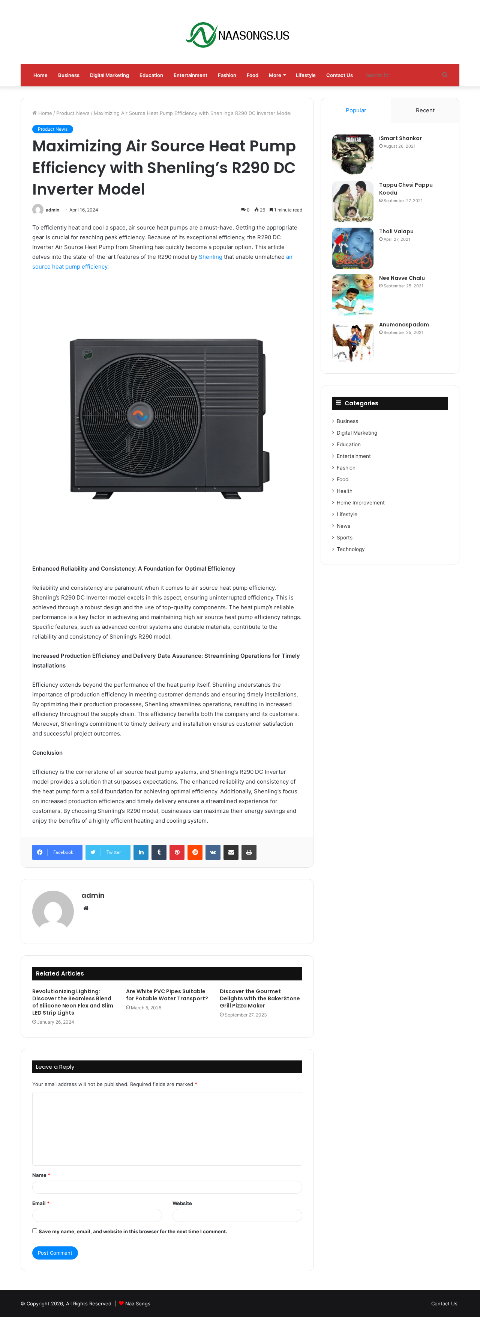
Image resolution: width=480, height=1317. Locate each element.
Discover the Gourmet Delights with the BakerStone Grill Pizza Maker (260, 998)
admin (52, 210)
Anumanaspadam (404, 324)
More (275, 75)
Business (69, 75)
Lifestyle (306, 75)
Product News (73, 113)
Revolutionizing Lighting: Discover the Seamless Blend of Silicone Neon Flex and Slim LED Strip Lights (72, 1002)
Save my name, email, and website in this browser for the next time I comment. (133, 1231)
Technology (351, 549)
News (343, 526)
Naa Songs (137, 1303)
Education (151, 75)
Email (41, 1203)
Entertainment (190, 75)
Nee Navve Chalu (402, 278)
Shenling (210, 256)
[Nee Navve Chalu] (353, 295)
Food (252, 75)
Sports (344, 538)
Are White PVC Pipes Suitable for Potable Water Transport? (167, 995)
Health (344, 491)
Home (40, 75)
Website (182, 1203)
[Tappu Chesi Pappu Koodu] (353, 201)
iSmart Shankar (400, 138)
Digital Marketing (109, 75)
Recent (425, 110)
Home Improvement (361, 503)
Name (41, 1175)
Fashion (227, 75)
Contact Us (339, 75)
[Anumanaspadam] (353, 341)
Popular (356, 110)
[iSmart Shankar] (353, 155)
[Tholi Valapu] (353, 248)
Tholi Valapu (396, 231)
